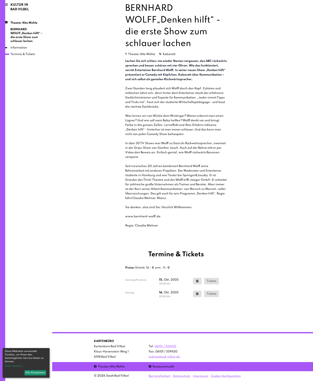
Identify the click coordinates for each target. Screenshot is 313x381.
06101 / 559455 (165, 346)
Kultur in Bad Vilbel (19, 7)
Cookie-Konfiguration (226, 376)
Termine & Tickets (22, 54)
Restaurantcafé (161, 366)
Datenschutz (181, 376)
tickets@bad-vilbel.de (164, 356)
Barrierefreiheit (159, 376)
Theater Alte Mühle (23, 22)
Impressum (200, 376)
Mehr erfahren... (15, 366)
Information (18, 47)
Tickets (211, 281)
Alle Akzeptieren (35, 372)
